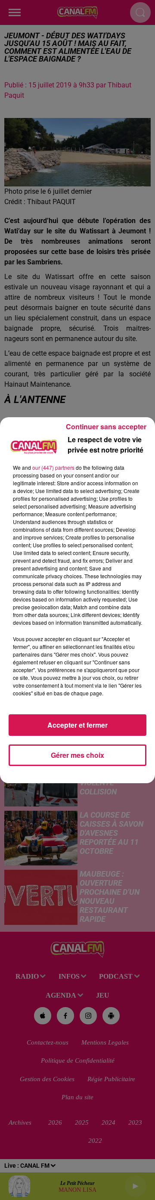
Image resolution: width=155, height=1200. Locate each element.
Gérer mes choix (77, 755)
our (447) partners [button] (53, 467)
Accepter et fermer (77, 725)
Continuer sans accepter (106, 426)
